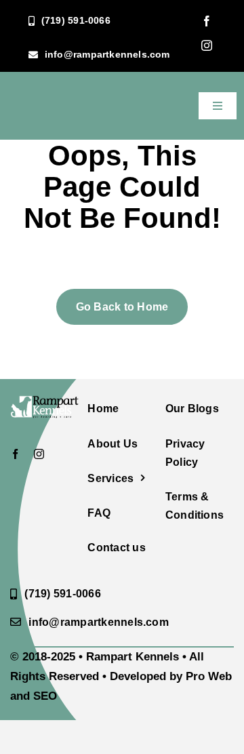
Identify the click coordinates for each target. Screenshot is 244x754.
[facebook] (206, 21)
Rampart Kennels (132, 656)
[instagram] (206, 45)
